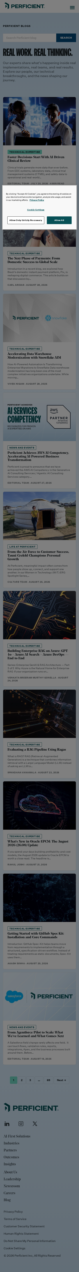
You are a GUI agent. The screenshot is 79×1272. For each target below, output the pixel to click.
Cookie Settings (36, 210)
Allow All (59, 220)
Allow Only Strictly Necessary (25, 220)
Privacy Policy (37, 200)
